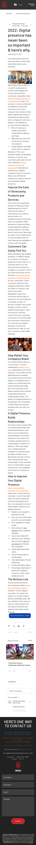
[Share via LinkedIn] (19, 626)
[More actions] (31, 25)
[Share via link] (23, 626)
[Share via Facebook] (9, 626)
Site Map (31, 842)
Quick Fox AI (25, 749)
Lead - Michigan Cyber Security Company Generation (20, 837)
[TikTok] (24, 830)
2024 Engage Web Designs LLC (11, 834)
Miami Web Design (7, 841)
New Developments (23, 13)
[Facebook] (12, 830)
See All (30, 640)
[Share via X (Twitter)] (14, 626)
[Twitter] (18, 830)
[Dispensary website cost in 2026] (20, 651)
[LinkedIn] (21, 830)
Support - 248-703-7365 (18, 757)
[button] (31, 5)
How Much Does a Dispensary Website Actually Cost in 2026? (19, 664)
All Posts (9, 13)
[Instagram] (15, 830)
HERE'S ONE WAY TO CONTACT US (18, 723)
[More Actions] (31, 702)
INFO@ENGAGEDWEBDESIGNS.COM (18, 753)
